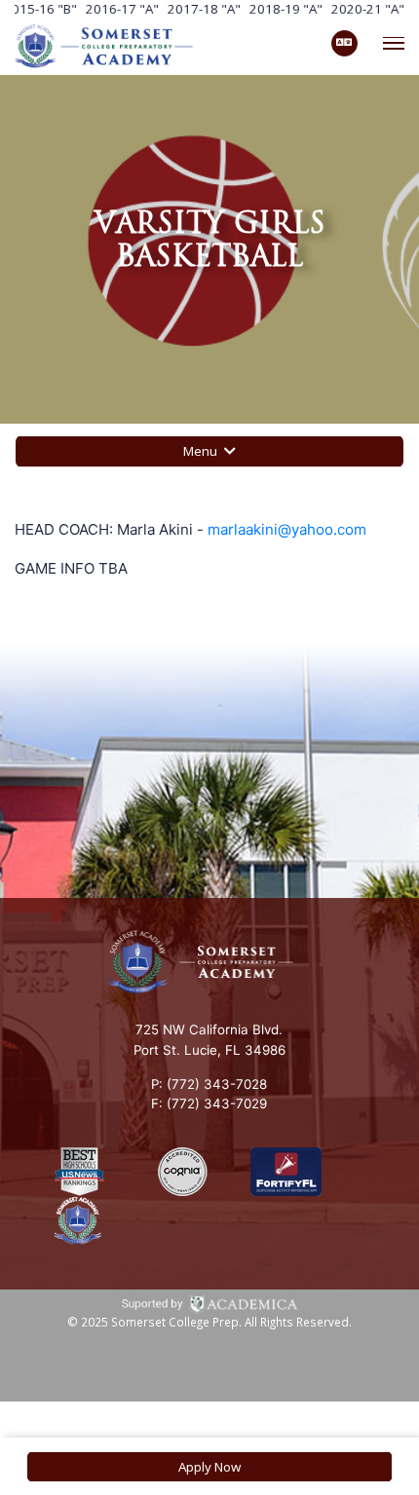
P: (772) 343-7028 (209, 1084)
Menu (201, 451)
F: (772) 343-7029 (209, 1103)
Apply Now (209, 1467)
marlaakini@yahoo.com (287, 529)
